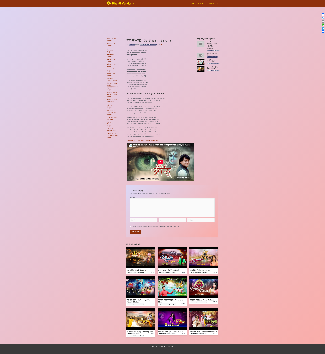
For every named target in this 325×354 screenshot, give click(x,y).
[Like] (161, 44)
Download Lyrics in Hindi (151, 140)
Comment (133, 197)
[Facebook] (323, 14)
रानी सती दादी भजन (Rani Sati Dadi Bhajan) (111, 112)
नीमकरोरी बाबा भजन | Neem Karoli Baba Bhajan (112, 135)
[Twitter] (323, 18)
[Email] (323, 21)
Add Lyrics (211, 3)
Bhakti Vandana (123, 3)
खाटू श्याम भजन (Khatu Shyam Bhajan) (111, 106)
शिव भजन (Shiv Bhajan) (212, 57)
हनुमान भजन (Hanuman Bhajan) (110, 50)
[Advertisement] (162, 19)
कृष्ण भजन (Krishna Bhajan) (213, 50)
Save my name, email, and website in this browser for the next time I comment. (155, 226)
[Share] (323, 31)
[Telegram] (323, 28)
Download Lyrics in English (135, 140)
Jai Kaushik (132, 44)
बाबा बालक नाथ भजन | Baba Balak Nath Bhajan (112, 94)
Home (192, 3)
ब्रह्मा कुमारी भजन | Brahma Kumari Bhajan (111, 124)
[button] (217, 3)
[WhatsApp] (323, 25)
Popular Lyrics (201, 3)
